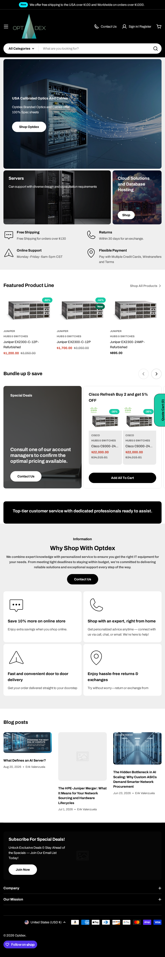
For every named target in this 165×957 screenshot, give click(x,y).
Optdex (20, 935)
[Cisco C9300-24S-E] (139, 419)
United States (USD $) (46, 922)
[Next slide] (156, 374)
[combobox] (82, 48)
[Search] (155, 48)
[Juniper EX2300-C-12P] (82, 310)
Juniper (9, 331)
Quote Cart (163, 410)
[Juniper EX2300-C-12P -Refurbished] (29, 310)
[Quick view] (49, 305)
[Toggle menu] (6, 26)
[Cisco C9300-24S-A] (105, 419)
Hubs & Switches (15, 336)
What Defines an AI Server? (24, 760)
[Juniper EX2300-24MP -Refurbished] (136, 310)
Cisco (95, 435)
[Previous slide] (143, 374)
